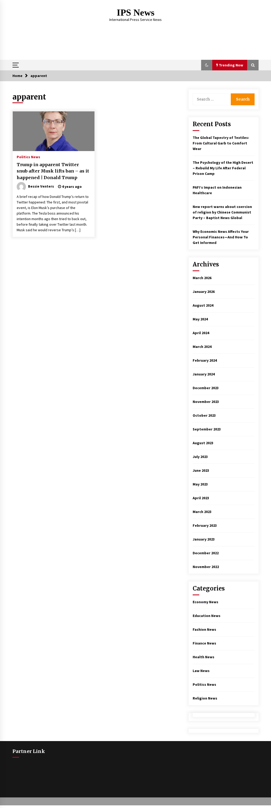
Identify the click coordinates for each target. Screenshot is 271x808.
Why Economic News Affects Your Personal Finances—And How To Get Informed (221, 237)
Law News (201, 670)
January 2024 (204, 374)
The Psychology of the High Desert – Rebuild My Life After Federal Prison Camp (223, 168)
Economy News (205, 602)
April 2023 (201, 498)
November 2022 (206, 566)
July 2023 (200, 456)
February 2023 (205, 525)
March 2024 (202, 346)
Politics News (28, 157)
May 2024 (200, 319)
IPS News (136, 12)
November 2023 (206, 401)
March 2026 (202, 277)
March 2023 (202, 511)
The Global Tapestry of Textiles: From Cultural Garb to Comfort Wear (221, 143)
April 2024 (201, 332)
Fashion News (204, 629)
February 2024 (205, 360)
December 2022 (206, 553)
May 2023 (200, 484)
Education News (206, 615)
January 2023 (204, 539)
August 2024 (203, 305)
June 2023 (201, 470)
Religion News (205, 698)
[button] (206, 65)
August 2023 (203, 443)
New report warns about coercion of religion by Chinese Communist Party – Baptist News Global (222, 212)
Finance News (204, 643)
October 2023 (204, 415)
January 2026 (204, 291)
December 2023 (206, 387)
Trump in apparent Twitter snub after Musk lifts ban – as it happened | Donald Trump (53, 171)
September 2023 (207, 429)
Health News (203, 657)
